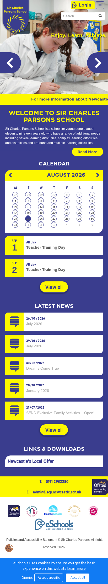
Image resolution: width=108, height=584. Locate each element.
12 (41, 206)
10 (15, 206)
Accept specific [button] (49, 577)
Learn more (76, 568)
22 (79, 213)
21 (67, 213)
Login (85, 5)
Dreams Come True (42, 368)
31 (67, 194)
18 (28, 213)
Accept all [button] (78, 577)
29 (41, 194)
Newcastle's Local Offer (31, 461)
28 (28, 194)
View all (54, 287)
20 (54, 213)
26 (41, 219)
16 (92, 206)
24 (15, 219)
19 (41, 213)
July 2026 (34, 324)
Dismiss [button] (27, 577)
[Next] (97, 62)
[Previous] (10, 62)
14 (66, 206)
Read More (88, 152)
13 (54, 206)
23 (92, 213)
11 (28, 206)
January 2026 (37, 390)
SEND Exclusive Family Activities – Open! (60, 413)
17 (15, 213)
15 (79, 206)
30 (54, 194)
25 (28, 219)
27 (15, 194)
